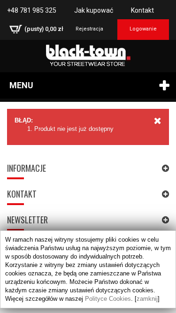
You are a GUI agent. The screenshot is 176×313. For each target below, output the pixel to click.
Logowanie (143, 29)
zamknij (147, 298)
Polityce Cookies (108, 298)
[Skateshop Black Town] (88, 55)
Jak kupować (93, 10)
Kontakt (142, 10)
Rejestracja (89, 29)
